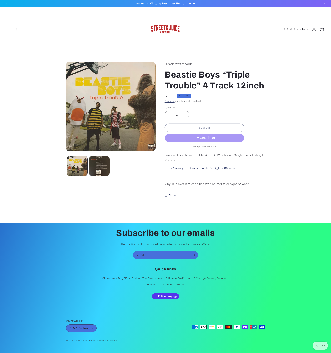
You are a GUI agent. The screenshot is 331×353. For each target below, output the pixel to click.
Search (181, 284)
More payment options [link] (204, 146)
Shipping (170, 101)
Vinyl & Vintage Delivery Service (207, 278)
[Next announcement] (324, 3)
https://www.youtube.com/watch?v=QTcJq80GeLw (200, 168)
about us (151, 284)
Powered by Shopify (107, 341)
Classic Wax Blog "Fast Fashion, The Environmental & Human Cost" (143, 278)
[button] (8, 29)
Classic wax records (85, 341)
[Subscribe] (194, 255)
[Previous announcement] (7, 3)
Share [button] (172, 195)
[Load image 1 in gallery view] (77, 166)
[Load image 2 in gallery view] (99, 166)
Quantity (170, 107)
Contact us (166, 284)
